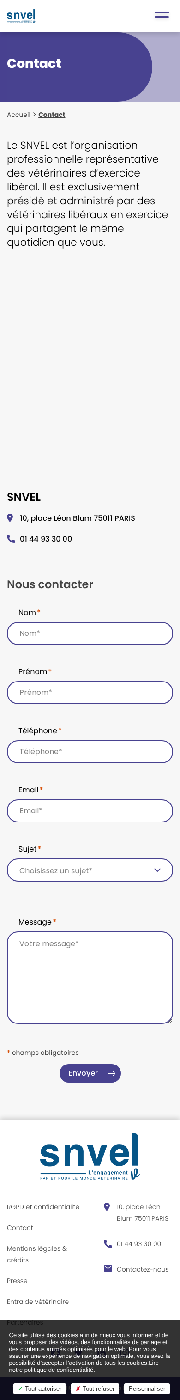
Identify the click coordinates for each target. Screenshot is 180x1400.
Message (37, 922)
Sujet (30, 849)
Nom (29, 612)
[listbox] (90, 870)
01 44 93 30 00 (46, 539)
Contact (20, 1227)
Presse (17, 1280)
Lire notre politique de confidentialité (84, 1366)
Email (30, 790)
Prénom (35, 671)
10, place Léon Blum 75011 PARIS (142, 1212)
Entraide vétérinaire (38, 1301)
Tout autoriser (42, 1388)
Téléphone (40, 730)
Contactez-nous (143, 1269)
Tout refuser (97, 1388)
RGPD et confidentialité (43, 1206)
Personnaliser (147, 1388)
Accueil (18, 114)
